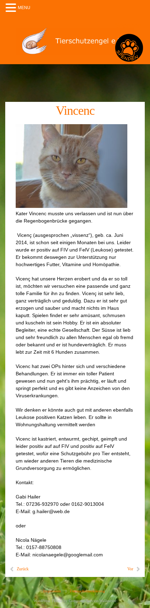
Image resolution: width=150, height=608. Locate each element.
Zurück (23, 568)
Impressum (52, 591)
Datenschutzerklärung (87, 591)
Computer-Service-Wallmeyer (93, 601)
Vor (130, 568)
